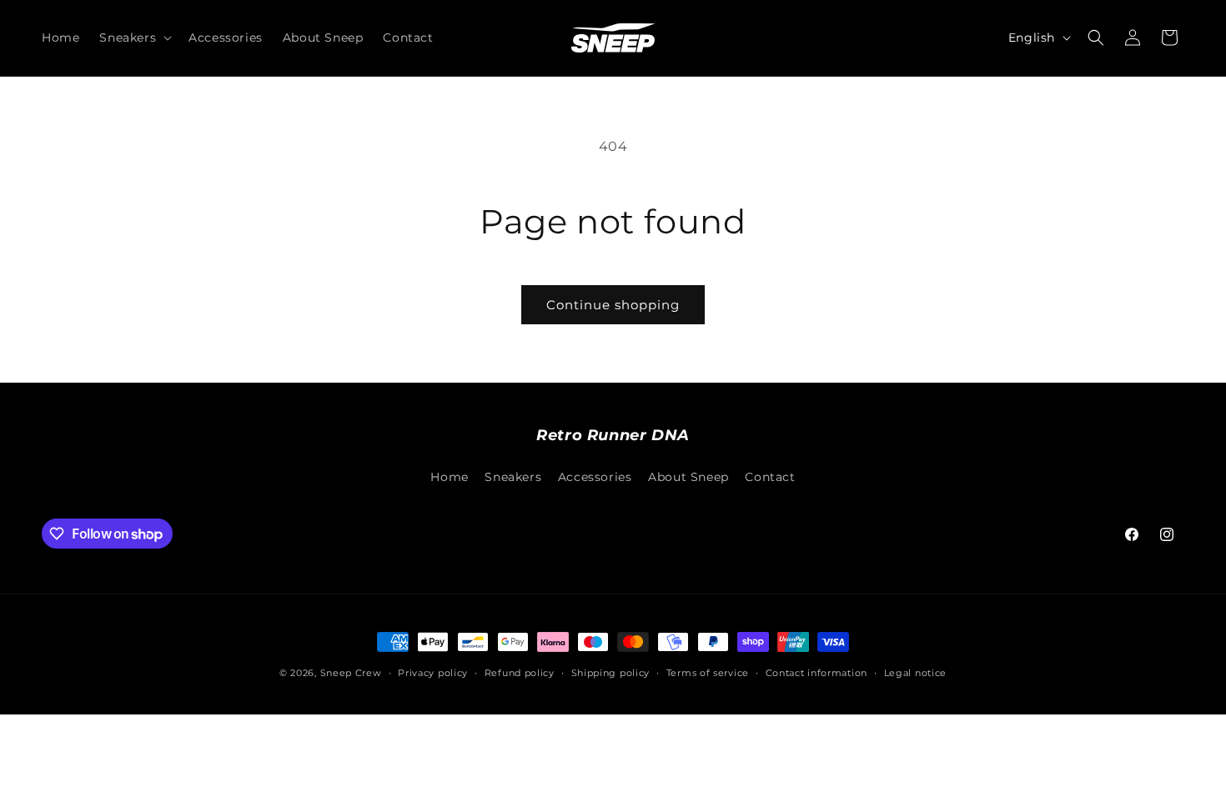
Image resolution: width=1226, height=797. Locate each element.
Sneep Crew (351, 673)
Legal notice (915, 673)
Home (449, 476)
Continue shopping (613, 305)
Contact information (816, 673)
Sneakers (513, 476)
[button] (133, 37)
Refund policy (520, 673)
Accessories (595, 476)
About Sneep (688, 476)
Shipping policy (611, 673)
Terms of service (707, 673)
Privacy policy (433, 673)
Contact (770, 476)
